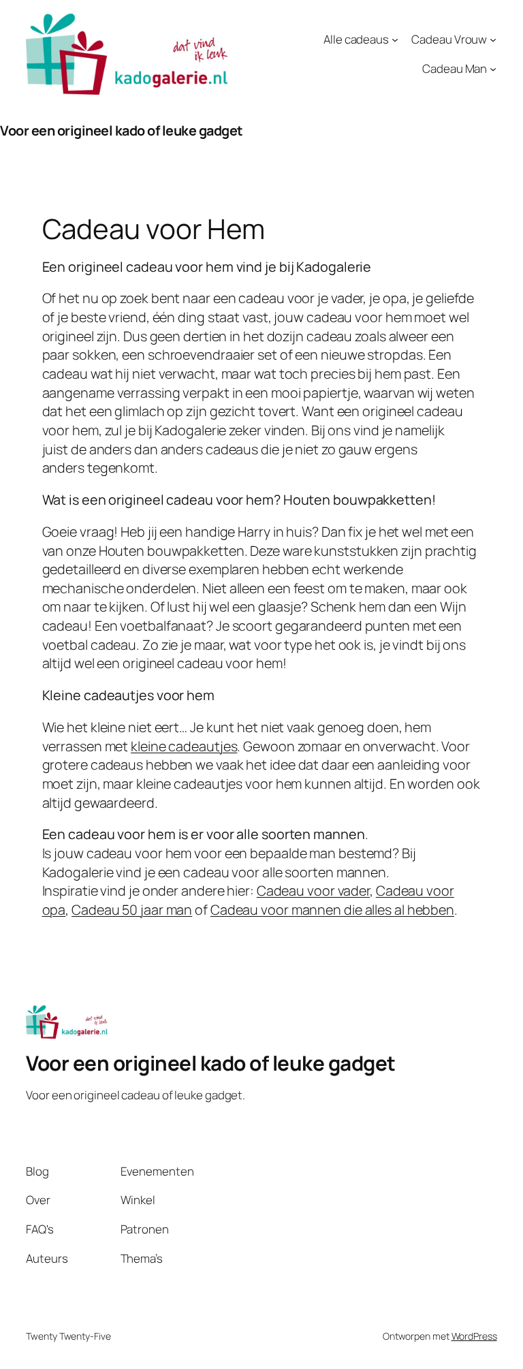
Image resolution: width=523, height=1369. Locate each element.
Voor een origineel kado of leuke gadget (121, 130)
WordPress (474, 1335)
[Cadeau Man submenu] (493, 68)
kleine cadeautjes (184, 746)
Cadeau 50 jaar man (132, 909)
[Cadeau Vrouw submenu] (493, 39)
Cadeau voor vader (313, 890)
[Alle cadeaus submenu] (395, 39)
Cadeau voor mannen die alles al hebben (332, 909)
